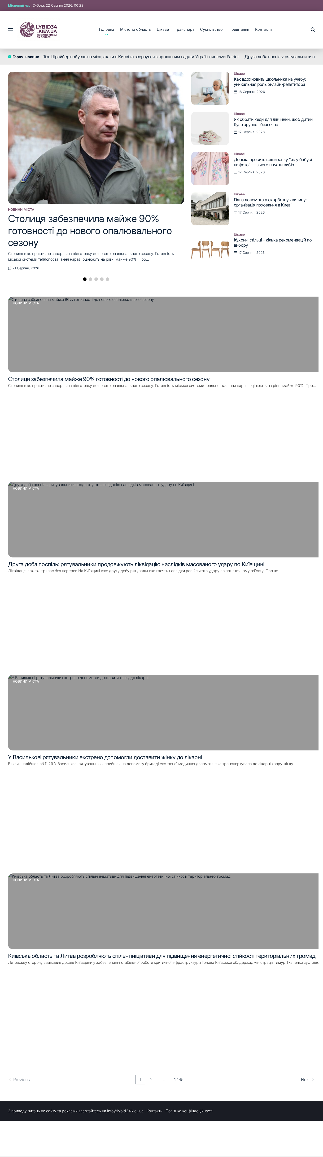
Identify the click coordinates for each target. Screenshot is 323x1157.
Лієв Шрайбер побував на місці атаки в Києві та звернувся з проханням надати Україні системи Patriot (115, 56)
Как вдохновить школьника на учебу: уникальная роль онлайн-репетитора (270, 82)
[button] (85, 279)
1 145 (178, 1079)
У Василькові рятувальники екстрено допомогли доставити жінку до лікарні (105, 757)
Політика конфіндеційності (189, 1111)
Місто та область (135, 29)
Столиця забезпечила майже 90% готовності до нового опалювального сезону (90, 230)
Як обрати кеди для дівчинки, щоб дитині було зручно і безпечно (273, 122)
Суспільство (211, 29)
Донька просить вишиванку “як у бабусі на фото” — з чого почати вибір (273, 162)
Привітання (239, 29)
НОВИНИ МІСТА (21, 209)
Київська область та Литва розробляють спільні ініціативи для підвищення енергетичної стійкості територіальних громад (161, 955)
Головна (106, 29)
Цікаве (163, 29)
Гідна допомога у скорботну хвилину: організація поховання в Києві (270, 202)
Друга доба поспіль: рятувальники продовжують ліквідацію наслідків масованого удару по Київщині (136, 564)
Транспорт (184, 29)
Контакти (263, 29)
